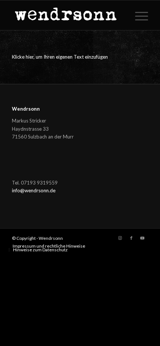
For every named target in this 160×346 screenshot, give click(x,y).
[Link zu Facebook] (131, 238)
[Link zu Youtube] (142, 238)
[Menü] (138, 15)
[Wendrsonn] (66, 15)
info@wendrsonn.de (33, 190)
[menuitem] (138, 15)
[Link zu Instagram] (120, 238)
